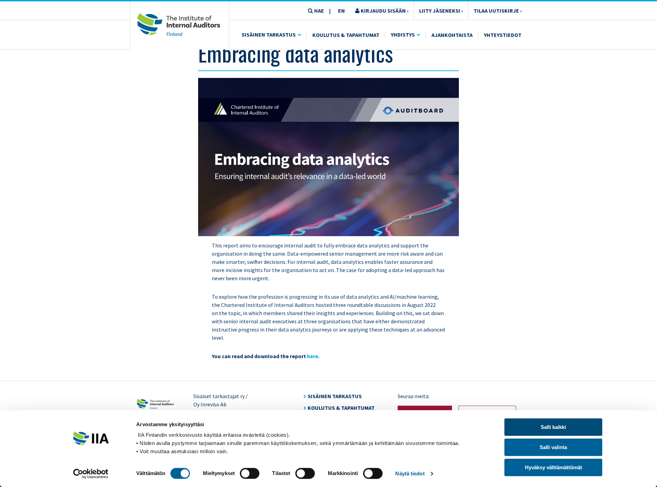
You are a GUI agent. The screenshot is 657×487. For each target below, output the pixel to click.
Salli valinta (553, 447)
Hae (318, 10)
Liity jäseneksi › (441, 10)
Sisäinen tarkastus (269, 34)
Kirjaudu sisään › (384, 10)
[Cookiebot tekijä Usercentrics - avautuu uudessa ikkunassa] (91, 474)
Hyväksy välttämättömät (553, 467)
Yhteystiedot (502, 34)
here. (313, 356)
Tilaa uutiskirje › (498, 10)
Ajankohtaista (452, 34)
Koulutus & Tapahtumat (345, 34)
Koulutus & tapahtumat (341, 407)
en (341, 10)
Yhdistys (403, 34)
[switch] (249, 473)
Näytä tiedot (409, 473)
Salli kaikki (553, 427)
